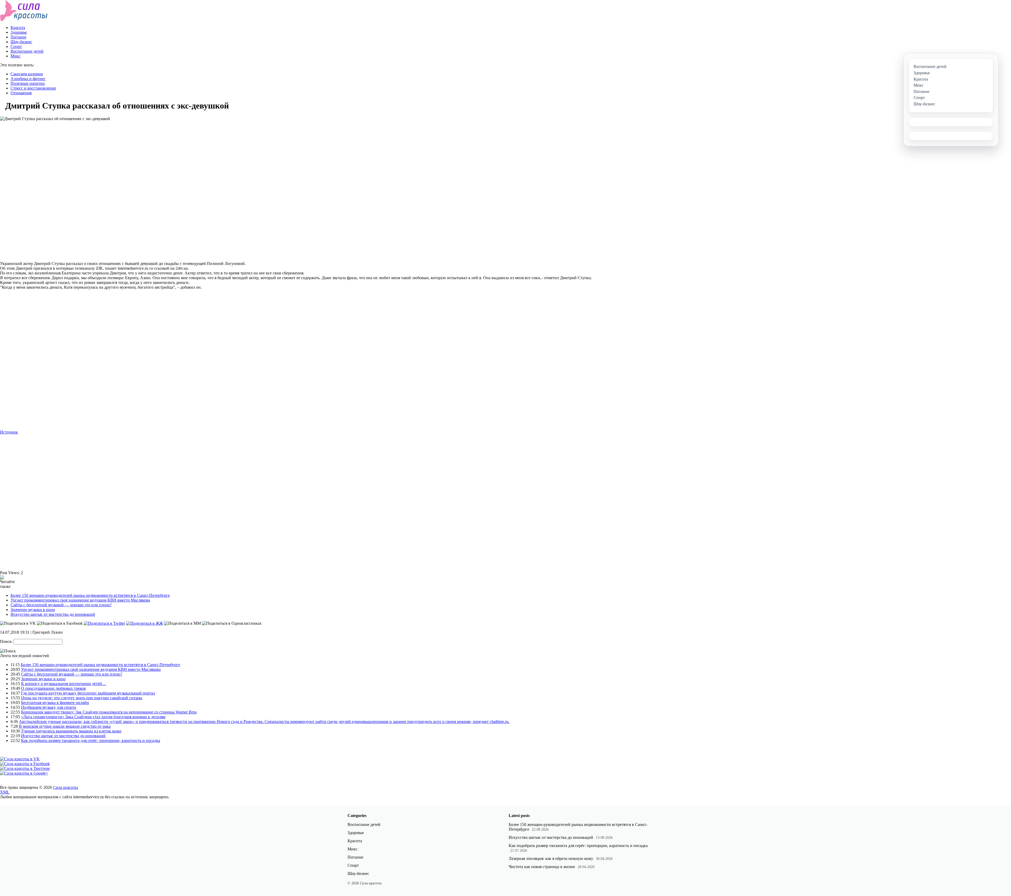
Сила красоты (65, 787)
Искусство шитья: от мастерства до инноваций (53, 614)
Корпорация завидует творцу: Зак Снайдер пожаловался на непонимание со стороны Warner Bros (109, 712)
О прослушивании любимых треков (53, 688)
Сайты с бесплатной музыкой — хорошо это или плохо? (61, 605)
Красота (18, 27)
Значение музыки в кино (33, 609)
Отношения (21, 93)
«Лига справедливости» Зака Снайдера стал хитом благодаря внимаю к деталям (93, 717)
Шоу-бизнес (21, 42)
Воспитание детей (27, 51)
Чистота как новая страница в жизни (542, 866)
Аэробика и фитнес (28, 78)
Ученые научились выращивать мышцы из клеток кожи (71, 731)
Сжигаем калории (27, 74)
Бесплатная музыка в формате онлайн (55, 702)
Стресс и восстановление (33, 88)
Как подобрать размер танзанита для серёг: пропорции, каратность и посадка (90, 740)
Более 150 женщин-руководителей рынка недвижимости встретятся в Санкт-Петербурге (90, 595)
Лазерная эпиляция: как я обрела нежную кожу (551, 858)
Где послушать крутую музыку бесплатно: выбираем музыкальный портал (88, 693)
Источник (9, 432)
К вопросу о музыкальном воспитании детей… (63, 683)
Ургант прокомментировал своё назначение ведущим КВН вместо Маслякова (80, 600)
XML (4, 792)
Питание (18, 37)
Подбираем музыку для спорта (48, 707)
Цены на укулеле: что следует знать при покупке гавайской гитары (81, 698)
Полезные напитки (28, 83)
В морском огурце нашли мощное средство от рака (65, 726)
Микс (16, 56)
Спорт (16, 46)
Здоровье (19, 32)
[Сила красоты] (24, 19)
